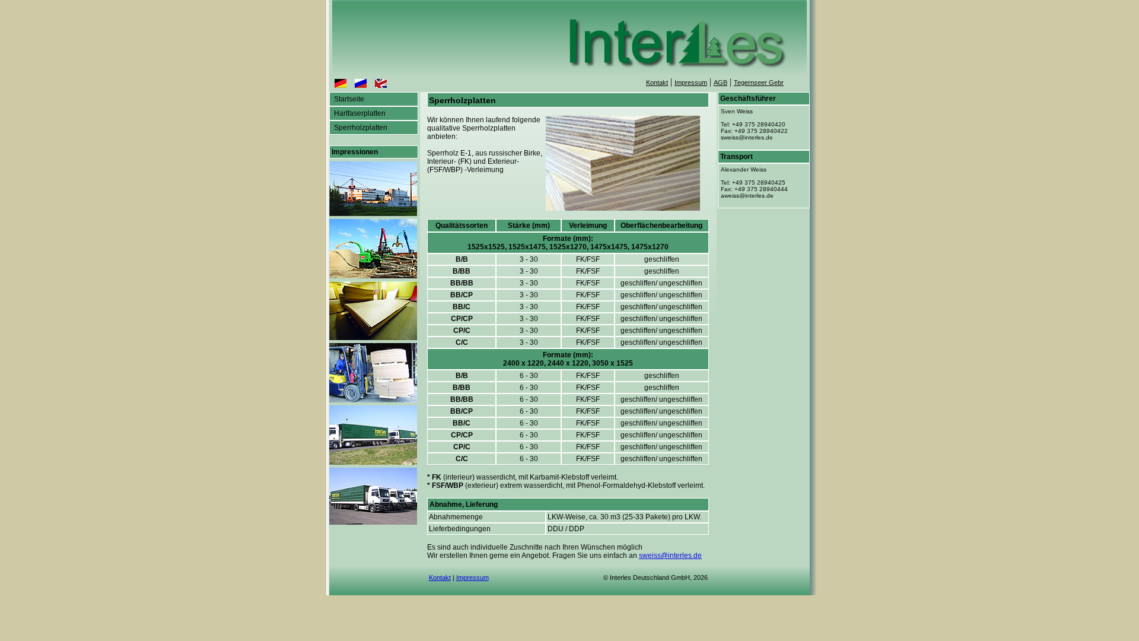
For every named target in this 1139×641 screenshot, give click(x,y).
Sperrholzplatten (359, 127)
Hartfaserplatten (359, 113)
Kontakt (657, 82)
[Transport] (373, 461)
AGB (720, 82)
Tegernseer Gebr (759, 82)
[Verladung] (373, 399)
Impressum (691, 82)
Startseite (348, 99)
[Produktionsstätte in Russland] (373, 213)
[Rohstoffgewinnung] (373, 275)
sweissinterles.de (670, 555)
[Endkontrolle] (373, 337)
